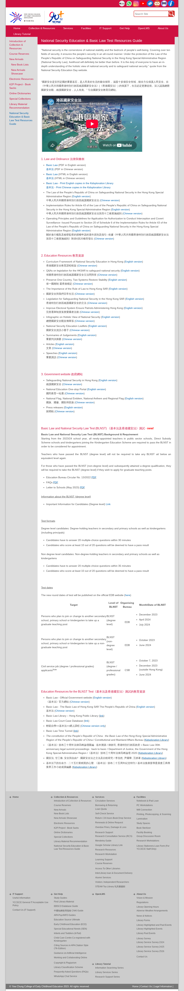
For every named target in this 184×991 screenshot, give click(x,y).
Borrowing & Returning (106, 805)
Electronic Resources (21, 78)
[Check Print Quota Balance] (164, 3)
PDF (93, 477)
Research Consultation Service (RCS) (113, 836)
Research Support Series (107, 977)
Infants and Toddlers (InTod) (67, 933)
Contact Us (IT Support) (24, 910)
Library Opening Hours (148, 907)
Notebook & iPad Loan (148, 801)
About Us (141, 894)
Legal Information (163, 986)
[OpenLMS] (157, 3)
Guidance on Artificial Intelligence (70, 953)
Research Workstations (148, 840)
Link (108, 504)
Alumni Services (103, 877)
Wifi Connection (144, 810)
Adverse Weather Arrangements (152, 910)
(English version (96, 389)
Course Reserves (19, 53)
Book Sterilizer (144, 828)
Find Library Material (64, 901)
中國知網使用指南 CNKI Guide (68, 910)
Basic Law (52, 165)
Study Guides (60, 898)
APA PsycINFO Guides (65, 915)
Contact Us (142, 956)
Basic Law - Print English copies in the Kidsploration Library (79, 183)
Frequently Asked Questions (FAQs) (71, 972)
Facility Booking (144, 832)
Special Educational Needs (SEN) (70, 929)
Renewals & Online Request (109, 822)
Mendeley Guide (103, 840)
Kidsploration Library (156, 739)
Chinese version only (93, 725)
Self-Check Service (104, 813)
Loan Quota (101, 809)
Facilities (141, 797)
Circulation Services (105, 801)
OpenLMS (100, 894)
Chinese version (110, 200)
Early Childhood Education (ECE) (70, 924)
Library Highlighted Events (149, 929)
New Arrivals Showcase (65, 818)
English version (81, 196)
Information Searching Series (109, 968)
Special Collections (20, 98)
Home (16, 797)
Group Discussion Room (148, 836)
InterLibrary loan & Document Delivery (113, 873)
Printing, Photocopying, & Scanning (154, 814)
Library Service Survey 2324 (150, 942)
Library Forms (143, 920)
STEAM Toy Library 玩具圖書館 (110, 886)
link (102, 715)
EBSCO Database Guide (66, 906)
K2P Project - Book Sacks (66, 828)
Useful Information (21, 898)
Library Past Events (146, 933)
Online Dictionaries (20, 93)
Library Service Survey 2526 (150, 951)
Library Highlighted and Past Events (154, 925)
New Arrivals (16, 59)
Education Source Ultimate (67, 919)
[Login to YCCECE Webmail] (150, 3)
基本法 (50, 169)
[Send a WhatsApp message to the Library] (129, 3)
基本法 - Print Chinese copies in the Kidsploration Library (78, 187)
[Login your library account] (122, 3)
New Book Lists (20, 64)
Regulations (142, 902)
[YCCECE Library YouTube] (143, 3)
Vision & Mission (145, 898)
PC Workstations (145, 805)
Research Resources (105, 849)
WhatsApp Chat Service (65, 976)
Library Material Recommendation (70, 841)
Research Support (104, 832)
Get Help (58, 894)
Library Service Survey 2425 (150, 947)
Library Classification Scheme (68, 967)
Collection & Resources (66, 797)
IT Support (18, 894)
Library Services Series (106, 972)
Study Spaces (143, 823)
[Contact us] (171, 3)
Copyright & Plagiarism (65, 963)
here (127, 595)
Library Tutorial (103, 964)
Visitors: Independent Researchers (112, 882)
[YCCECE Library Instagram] (136, 3)
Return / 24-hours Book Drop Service (113, 818)
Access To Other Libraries (107, 868)
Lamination (142, 819)
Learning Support (103, 859)
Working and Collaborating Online (70, 957)
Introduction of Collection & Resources (17, 45)
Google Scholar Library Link (109, 845)
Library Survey (144, 938)
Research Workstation (106, 854)
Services (99, 797)
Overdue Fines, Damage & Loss (110, 827)
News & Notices (144, 916)
